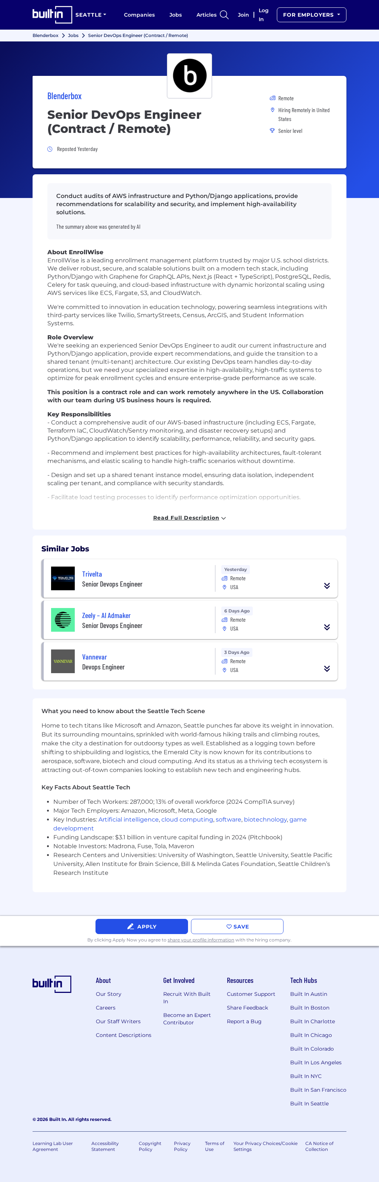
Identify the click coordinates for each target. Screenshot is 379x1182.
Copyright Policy (150, 1146)
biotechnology (265, 819)
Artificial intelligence (128, 819)
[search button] (224, 15)
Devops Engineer (103, 666)
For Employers (309, 14)
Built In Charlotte (312, 1021)
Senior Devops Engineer (112, 583)
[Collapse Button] (327, 585)
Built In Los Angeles (316, 1062)
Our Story (108, 994)
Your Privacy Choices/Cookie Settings (266, 1146)
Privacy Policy (182, 1146)
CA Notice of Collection (319, 1146)
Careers (105, 1007)
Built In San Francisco (318, 1090)
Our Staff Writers (118, 1021)
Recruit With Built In (187, 998)
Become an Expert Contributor (187, 1019)
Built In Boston (309, 1007)
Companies (139, 14)
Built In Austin (308, 994)
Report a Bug (244, 1021)
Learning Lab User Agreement (53, 1146)
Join (243, 14)
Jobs (176, 14)
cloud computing (187, 819)
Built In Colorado (312, 1048)
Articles (207, 14)
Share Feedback (247, 1007)
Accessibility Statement (105, 1146)
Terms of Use (214, 1146)
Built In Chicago (311, 1035)
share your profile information (201, 940)
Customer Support (251, 994)
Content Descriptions (123, 1035)
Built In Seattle (309, 1103)
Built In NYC (306, 1076)
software (228, 819)
